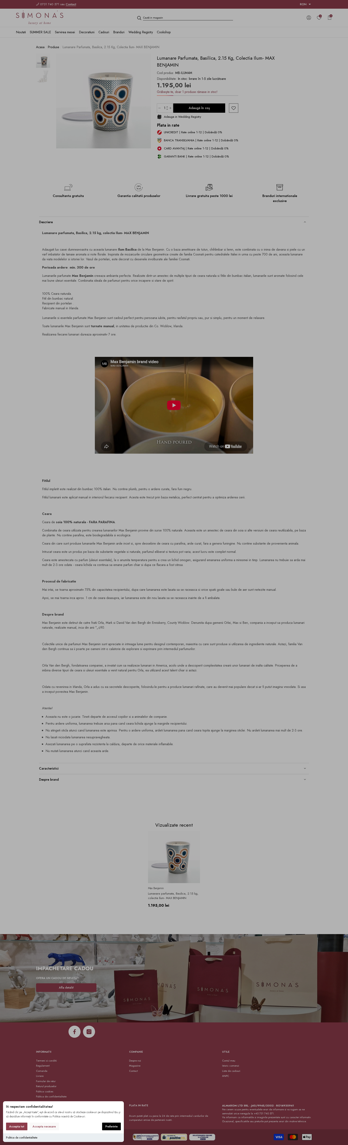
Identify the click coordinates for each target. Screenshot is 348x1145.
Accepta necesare (44, 1126)
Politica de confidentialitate (21, 1138)
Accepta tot (16, 1126)
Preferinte (111, 1126)
